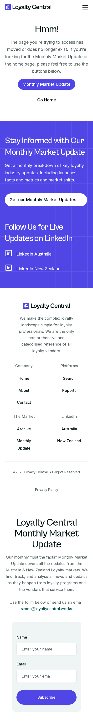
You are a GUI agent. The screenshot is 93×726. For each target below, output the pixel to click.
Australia (69, 429)
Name (21, 637)
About (23, 390)
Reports (69, 390)
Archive (24, 429)
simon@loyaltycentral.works (46, 608)
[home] (28, 7)
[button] (85, 7)
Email (21, 664)
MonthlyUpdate (24, 444)
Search (69, 378)
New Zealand (69, 440)
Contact (24, 402)
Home (24, 378)
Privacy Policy (46, 490)
